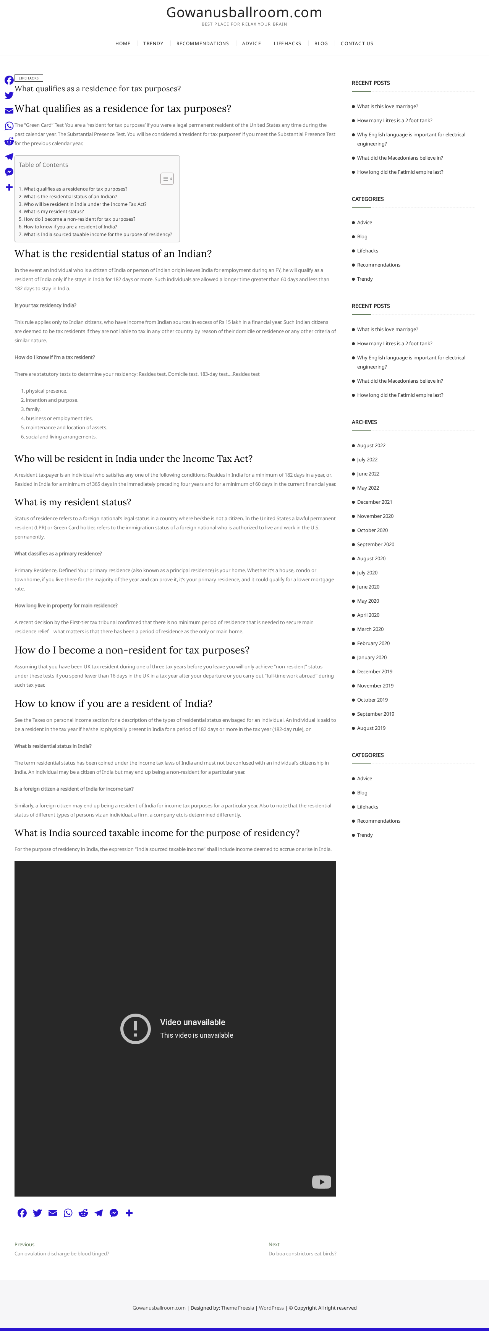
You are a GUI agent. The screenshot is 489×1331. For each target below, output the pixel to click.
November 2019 (375, 685)
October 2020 (372, 530)
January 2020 (372, 657)
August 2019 (371, 728)
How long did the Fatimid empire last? (400, 171)
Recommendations (203, 43)
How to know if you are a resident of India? (70, 226)
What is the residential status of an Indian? (70, 196)
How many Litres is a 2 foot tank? (394, 120)
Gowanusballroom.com (244, 12)
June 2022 (368, 473)
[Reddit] (9, 141)
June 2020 (368, 586)
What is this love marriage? (387, 106)
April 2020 (368, 614)
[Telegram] (9, 156)
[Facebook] (9, 80)
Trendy (153, 43)
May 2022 (368, 487)
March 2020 (370, 629)
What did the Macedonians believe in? (400, 157)
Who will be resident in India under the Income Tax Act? (85, 204)
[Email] (9, 110)
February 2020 (373, 643)
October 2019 (372, 699)
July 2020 (367, 572)
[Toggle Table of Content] (163, 178)
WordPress (271, 1307)
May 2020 (368, 600)
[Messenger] (9, 172)
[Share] (9, 187)
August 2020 (371, 558)
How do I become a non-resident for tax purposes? (79, 219)
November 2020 (375, 516)
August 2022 (371, 445)
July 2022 (367, 459)
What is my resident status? (53, 211)
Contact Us (357, 43)
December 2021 (374, 501)
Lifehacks (288, 43)
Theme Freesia (237, 1307)
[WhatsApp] (9, 126)
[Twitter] (9, 95)
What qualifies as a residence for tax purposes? (98, 88)
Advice (251, 43)
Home (123, 43)
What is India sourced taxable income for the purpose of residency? (98, 234)
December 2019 (374, 671)
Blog (321, 43)
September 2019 (375, 713)
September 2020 (375, 544)
